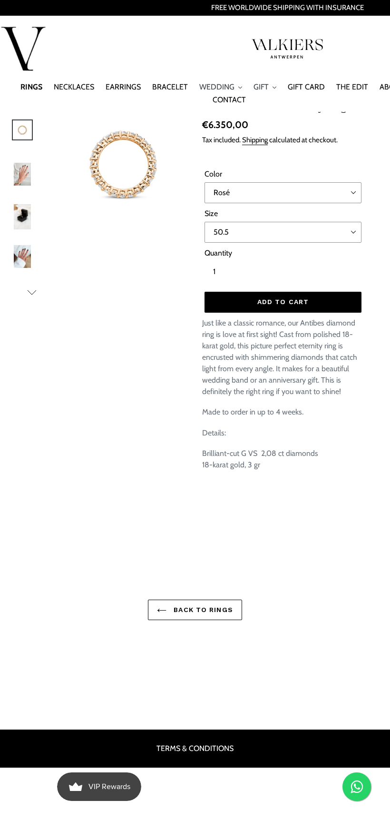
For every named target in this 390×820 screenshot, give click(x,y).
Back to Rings (202, 609)
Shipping (255, 140)
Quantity (218, 252)
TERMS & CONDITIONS (195, 748)
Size (211, 213)
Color (213, 173)
